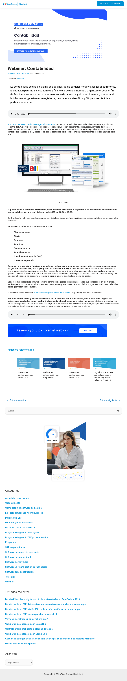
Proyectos (10, 542)
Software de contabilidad (18, 557)
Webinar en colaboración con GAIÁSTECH (25, 375)
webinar (20, 78)
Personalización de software (20, 527)
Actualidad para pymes (17, 498)
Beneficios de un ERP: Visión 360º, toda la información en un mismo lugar (42, 609)
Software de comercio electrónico (22, 552)
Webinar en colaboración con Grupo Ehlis (51, 375)
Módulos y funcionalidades (19, 522)
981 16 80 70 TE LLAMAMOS (110, 3)
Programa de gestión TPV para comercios (26, 537)
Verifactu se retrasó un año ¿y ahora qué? (26, 619)
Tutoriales (10, 577)
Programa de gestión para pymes (22, 532)
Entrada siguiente (110, 400)
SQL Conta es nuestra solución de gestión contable (31, 124)
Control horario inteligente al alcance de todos (29, 629)
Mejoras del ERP (13, 518)
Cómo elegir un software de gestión (23, 508)
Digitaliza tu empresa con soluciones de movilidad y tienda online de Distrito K (103, 376)
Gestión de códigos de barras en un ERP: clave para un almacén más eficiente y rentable (49, 638)
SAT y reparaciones (15, 547)
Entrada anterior (16, 400)
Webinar (11, 73)
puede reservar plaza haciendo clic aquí (52, 292)
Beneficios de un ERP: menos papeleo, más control (31, 614)
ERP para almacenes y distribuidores (24, 513)
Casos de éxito (12, 503)
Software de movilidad (16, 562)
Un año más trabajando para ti (20, 643)
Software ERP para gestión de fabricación (26, 567)
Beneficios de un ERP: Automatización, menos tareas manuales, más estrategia (45, 604)
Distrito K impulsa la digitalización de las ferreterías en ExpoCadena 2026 (42, 599)
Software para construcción (19, 572)
